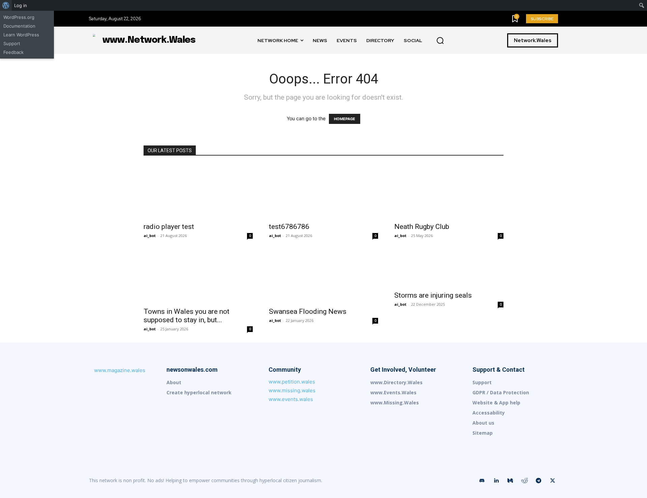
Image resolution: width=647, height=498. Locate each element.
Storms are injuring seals (433, 295)
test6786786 (289, 227)
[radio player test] (198, 191)
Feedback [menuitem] (13, 52)
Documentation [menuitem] (19, 26)
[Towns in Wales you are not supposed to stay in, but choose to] (198, 276)
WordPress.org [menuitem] (18, 17)
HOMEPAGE (344, 119)
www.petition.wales (292, 381)
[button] (440, 41)
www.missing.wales (292, 390)
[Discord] (481, 480)
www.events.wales (291, 399)
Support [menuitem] (11, 43)
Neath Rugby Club (421, 227)
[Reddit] (524, 480)
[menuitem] (6, 5)
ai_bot (150, 235)
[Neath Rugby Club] (448, 191)
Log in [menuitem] (20, 5)
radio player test (169, 227)
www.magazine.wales (119, 370)
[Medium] (510, 480)
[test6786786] (323, 191)
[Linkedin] (496, 480)
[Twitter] (552, 480)
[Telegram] (538, 480)
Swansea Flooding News (307, 311)
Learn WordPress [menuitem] (21, 34)
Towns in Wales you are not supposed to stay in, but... (186, 315)
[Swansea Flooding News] (323, 276)
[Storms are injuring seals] (448, 268)
